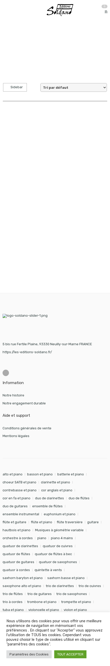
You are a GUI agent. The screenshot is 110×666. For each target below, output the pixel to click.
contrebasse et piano (20, 490)
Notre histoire (13, 395)
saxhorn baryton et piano (23, 578)
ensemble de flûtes (47, 506)
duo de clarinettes (49, 498)
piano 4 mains (62, 538)
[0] (106, 11)
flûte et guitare (14, 522)
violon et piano (75, 610)
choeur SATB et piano (19, 482)
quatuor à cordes (16, 570)
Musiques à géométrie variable (59, 530)
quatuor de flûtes (16, 554)
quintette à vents (48, 570)
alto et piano (13, 474)
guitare (93, 522)
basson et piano (40, 474)
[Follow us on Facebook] (6, 373)
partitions (29, 36)
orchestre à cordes (18, 538)
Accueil (8, 36)
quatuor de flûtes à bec (53, 554)
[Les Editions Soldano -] (62, 10)
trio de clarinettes (60, 586)
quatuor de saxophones (58, 562)
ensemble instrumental (21, 514)
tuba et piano (13, 610)
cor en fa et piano (16, 498)
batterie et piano (70, 474)
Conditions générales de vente (27, 428)
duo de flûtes (79, 498)
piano (41, 538)
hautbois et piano (16, 530)
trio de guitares (39, 594)
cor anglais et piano (56, 490)
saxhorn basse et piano (66, 578)
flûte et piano (41, 522)
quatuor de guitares (18, 562)
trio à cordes (13, 602)
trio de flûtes (13, 594)
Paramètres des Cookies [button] (29, 654)
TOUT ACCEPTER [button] (70, 654)
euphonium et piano (59, 514)
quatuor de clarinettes (20, 546)
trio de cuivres (90, 586)
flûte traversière (70, 522)
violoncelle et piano (43, 610)
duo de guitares (15, 506)
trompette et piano (76, 602)
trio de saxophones (71, 594)
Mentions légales (16, 436)
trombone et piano (42, 602)
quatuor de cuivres (58, 546)
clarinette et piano (55, 482)
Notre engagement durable (24, 403)
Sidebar (16, 87)
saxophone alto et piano (22, 586)
